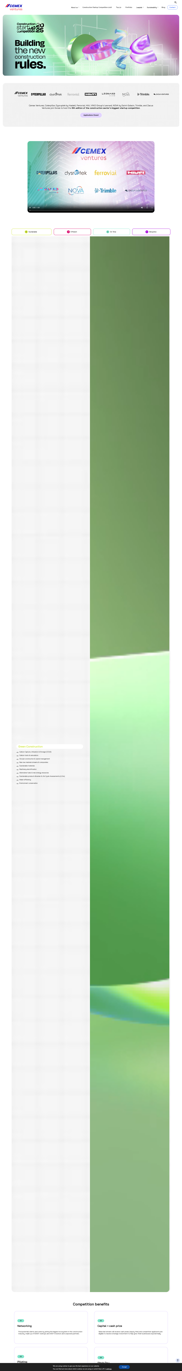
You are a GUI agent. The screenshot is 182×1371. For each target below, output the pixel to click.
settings (109, 1369)
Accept (124, 1367)
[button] (91, 115)
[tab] (32, 232)
